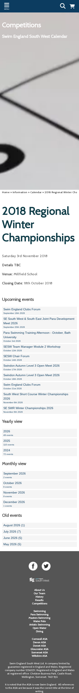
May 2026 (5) (12, 544)
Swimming (39, 611)
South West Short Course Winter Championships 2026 (35, 398)
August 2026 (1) (14, 525)
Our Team (39, 593)
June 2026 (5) (12, 538)
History (39, 596)
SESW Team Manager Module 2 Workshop (31, 348)
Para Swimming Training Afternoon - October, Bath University (37, 336)
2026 (8, 433)
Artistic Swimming (39, 624)
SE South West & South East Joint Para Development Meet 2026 (38, 322)
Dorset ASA (39, 645)
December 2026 (14, 503)
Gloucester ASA (39, 649)
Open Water (39, 627)
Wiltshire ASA (39, 655)
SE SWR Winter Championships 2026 (28, 409)
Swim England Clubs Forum (21, 311)
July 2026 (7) (12, 531)
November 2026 (14, 494)
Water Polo (39, 621)
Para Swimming (39, 614)
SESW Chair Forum (16, 357)
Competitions (39, 603)
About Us (39, 589)
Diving (39, 631)
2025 (8, 442)
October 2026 (12, 484)
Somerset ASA (39, 652)
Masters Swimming (39, 617)
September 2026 (14, 475)
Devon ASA (39, 642)
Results (39, 600)
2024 (8, 452)
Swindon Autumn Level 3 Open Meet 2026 (31, 367)
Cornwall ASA (39, 638)
